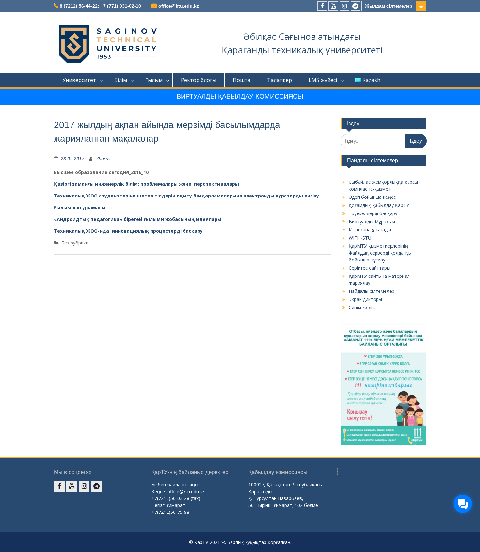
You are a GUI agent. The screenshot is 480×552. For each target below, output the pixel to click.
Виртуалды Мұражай (372, 221)
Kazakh (371, 80)
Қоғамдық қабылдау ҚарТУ (379, 205)
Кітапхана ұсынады (370, 230)
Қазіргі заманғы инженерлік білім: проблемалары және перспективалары (146, 184)
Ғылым (154, 80)
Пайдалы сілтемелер (371, 291)
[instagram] (344, 6)
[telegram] (355, 6)
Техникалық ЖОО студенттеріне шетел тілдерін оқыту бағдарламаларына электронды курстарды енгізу (186, 196)
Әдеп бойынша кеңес (372, 197)
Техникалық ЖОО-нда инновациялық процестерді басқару (128, 231)
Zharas (103, 158)
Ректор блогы (198, 80)
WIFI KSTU (360, 238)
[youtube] (333, 6)
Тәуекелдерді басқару (373, 213)
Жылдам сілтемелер (388, 5)
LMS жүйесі (323, 80)
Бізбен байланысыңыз (176, 484)
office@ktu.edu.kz (178, 5)
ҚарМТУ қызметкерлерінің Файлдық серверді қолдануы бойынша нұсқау (380, 253)
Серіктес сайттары (369, 268)
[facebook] (322, 6)
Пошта (241, 80)
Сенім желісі (362, 307)
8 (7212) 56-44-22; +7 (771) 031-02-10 (100, 5)
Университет (79, 80)
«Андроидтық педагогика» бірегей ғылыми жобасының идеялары (137, 219)
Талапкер (279, 80)
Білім (120, 80)
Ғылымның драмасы (79, 207)
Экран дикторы (365, 299)
